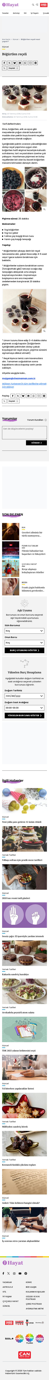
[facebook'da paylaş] (4, 63)
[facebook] (3, 1274)
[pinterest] (25, 1274)
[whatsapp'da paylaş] (25, 63)
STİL (4, 1291)
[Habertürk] (9, 1322)
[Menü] (37, 5)
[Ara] (33, 5)
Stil (25, 13)
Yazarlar (5, 13)
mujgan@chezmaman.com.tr (18, 378)
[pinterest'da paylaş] (35, 63)
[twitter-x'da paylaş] (9, 63)
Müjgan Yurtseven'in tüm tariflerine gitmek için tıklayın (24, 385)
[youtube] (20, 1274)
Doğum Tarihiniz (13, 690)
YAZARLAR (7, 1282)
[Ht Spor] (30, 1322)
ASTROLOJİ (8, 1287)
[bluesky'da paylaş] (15, 63)
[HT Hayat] (24, 1263)
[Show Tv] (19, 1338)
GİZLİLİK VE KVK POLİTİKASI (33, 1297)
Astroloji (16, 13)
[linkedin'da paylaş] (20, 63)
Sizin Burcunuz (12, 625)
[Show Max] (40, 1338)
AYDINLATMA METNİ (35, 1308)
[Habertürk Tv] (19, 1322)
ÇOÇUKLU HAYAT (11, 1301)
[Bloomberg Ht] (40, 1322)
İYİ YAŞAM (7, 1296)
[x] (8, 1274)
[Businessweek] (9, 1338)
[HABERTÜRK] (44, 5)
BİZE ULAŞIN (31, 1287)
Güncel (15, 39)
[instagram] (14, 1274)
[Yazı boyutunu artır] (4, 68)
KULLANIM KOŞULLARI (35, 1291)
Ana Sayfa (6, 39)
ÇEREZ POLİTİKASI (34, 1304)
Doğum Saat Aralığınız (16, 702)
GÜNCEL (6, 1306)
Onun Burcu (11, 637)
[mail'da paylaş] (30, 63)
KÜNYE (29, 1282)
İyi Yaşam (35, 13)
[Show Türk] (30, 1338)
